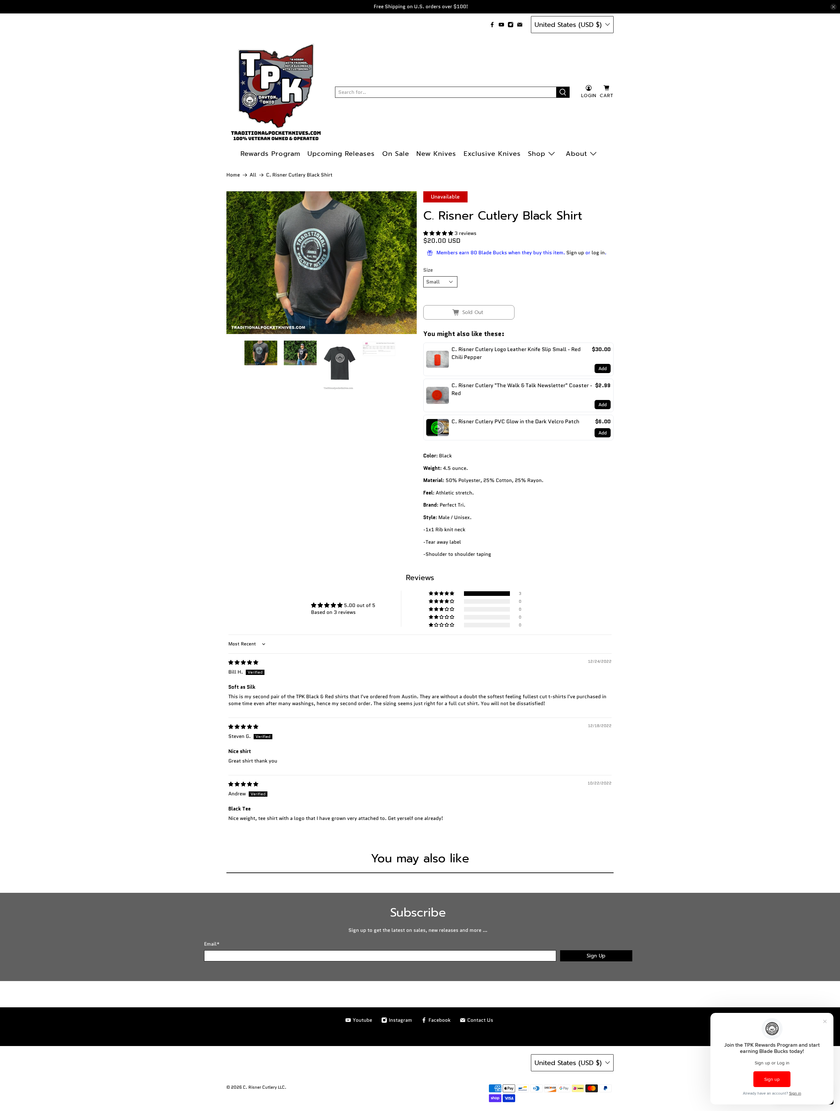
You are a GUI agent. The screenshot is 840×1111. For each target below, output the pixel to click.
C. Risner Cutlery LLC (264, 1087)
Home (233, 175)
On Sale (395, 153)
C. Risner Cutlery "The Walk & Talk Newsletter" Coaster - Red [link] (522, 389)
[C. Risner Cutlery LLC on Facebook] (492, 25)
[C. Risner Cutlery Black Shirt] (321, 262)
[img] (243, 662)
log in (598, 252)
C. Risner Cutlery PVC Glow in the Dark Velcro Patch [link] (515, 421)
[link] (437, 359)
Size (428, 270)
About (576, 153)
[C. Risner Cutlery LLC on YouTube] (501, 25)
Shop (536, 153)
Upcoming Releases (341, 153)
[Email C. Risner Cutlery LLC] (520, 25)
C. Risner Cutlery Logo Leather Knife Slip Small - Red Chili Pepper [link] (516, 353)
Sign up (575, 252)
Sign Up (596, 955)
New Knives (436, 153)
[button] (438, 233)
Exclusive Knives (492, 153)
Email (212, 944)
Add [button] (602, 368)
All (253, 175)
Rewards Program (270, 153)
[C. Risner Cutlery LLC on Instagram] (511, 25)
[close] (833, 7)
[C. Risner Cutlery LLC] (276, 92)
